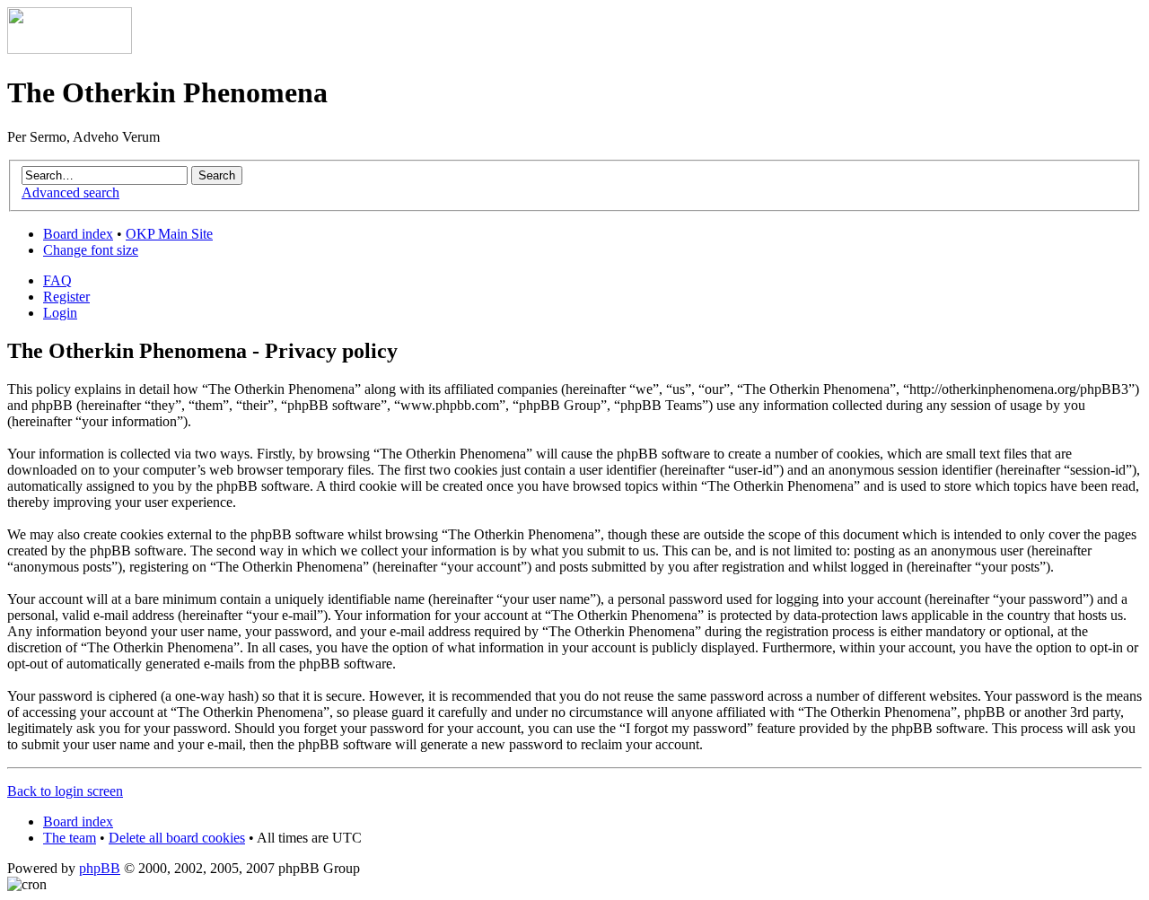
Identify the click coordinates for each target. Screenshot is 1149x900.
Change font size (90, 250)
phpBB (99, 868)
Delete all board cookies (177, 837)
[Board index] (69, 49)
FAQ (57, 280)
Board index (78, 233)
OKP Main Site (169, 233)
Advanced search (70, 192)
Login (60, 312)
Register (66, 296)
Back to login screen (65, 791)
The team (69, 837)
